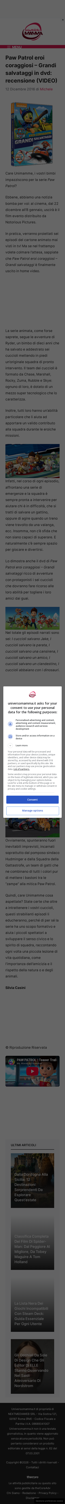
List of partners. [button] (22, 769)
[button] (32, 745)
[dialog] (32, 752)
